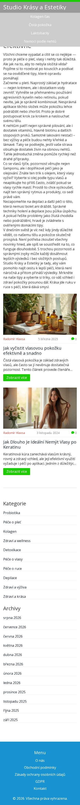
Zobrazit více (16, 377)
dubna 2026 (12, 654)
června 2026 (13, 636)
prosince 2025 (14, 692)
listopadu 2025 (15, 701)
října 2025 (11, 710)
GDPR (40, 781)
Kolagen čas (40, 16)
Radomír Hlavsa (14, 339)
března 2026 (13, 664)
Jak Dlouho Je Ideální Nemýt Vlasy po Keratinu (39, 444)
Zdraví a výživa (14, 587)
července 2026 (14, 627)
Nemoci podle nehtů (40, 41)
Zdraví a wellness (17, 540)
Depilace (10, 578)
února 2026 (12, 673)
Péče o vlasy (13, 559)
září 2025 (10, 719)
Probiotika (11, 512)
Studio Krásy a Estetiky (34, 7)
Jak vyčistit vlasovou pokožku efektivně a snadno (32, 351)
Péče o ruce (12, 568)
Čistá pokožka (40, 24)
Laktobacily (40, 33)
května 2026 (13, 645)
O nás (40, 760)
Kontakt (40, 788)
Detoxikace (12, 550)
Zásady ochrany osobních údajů (40, 774)
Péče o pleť (12, 522)
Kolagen (9, 531)
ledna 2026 (11, 682)
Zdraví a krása (14, 596)
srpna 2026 (12, 617)
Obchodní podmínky (40, 767)
